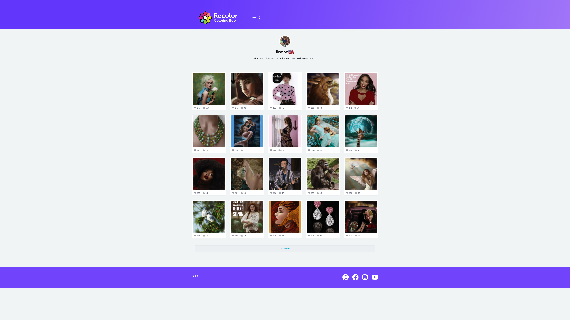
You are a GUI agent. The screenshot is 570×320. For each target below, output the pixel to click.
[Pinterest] (345, 277)
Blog (254, 17)
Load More (285, 248)
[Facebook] (355, 277)
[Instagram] (365, 277)
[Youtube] (375, 277)
